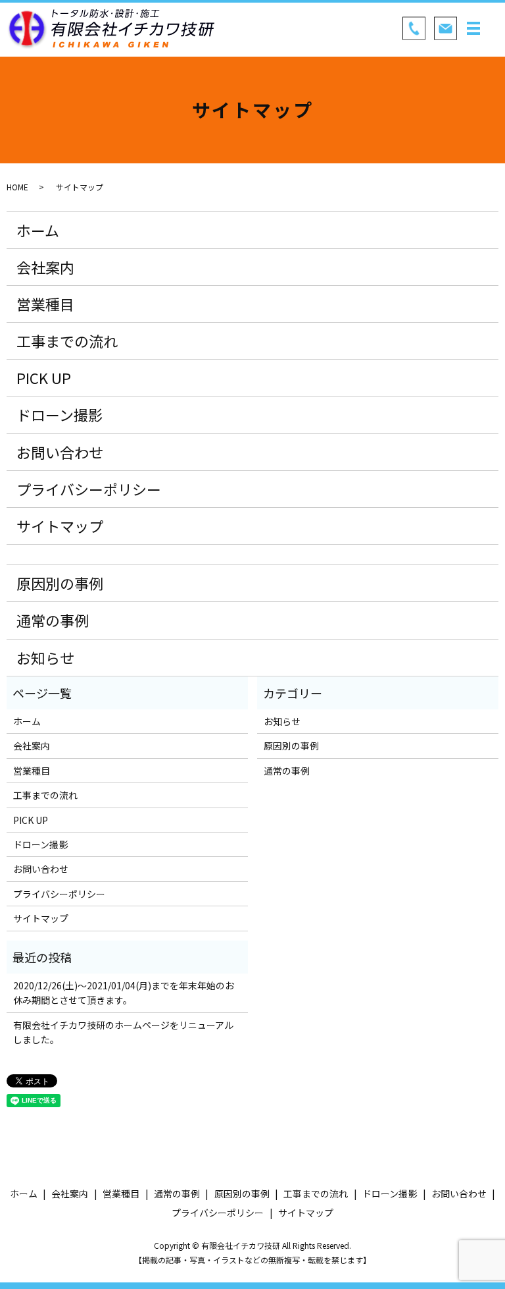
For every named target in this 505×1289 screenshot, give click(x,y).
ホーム (37, 229)
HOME (17, 186)
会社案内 (45, 266)
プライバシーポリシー (88, 488)
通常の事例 (52, 619)
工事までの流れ (67, 340)
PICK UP (43, 377)
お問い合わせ (59, 451)
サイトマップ (59, 525)
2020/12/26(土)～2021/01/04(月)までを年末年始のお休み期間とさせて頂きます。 (123, 992)
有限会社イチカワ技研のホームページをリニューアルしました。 (123, 1032)
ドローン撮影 (59, 414)
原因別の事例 (59, 582)
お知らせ (45, 657)
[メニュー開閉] (473, 28)
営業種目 (45, 303)
